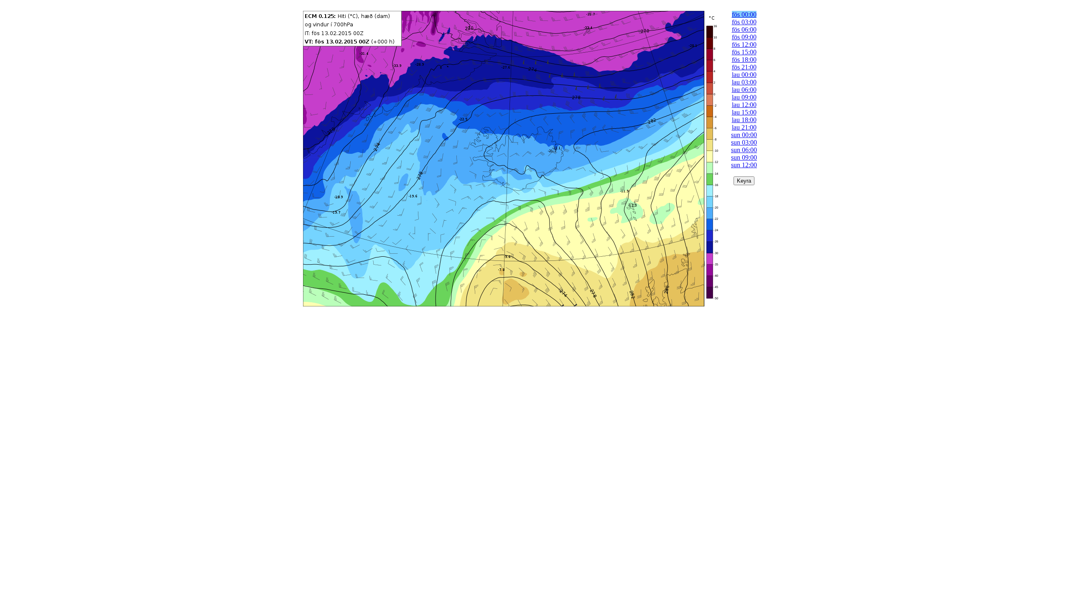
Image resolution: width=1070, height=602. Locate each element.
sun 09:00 (744, 157)
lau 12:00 (744, 104)
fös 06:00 (744, 29)
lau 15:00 (744, 112)
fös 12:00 (744, 44)
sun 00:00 (744, 134)
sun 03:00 (744, 142)
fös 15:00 (744, 52)
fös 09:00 (744, 37)
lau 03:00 (744, 82)
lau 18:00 (744, 119)
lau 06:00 (744, 89)
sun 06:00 (744, 149)
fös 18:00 (744, 59)
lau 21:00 (744, 127)
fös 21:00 (744, 67)
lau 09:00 (744, 97)
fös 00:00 (744, 14)
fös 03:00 (744, 22)
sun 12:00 (744, 164)
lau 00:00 (744, 74)
